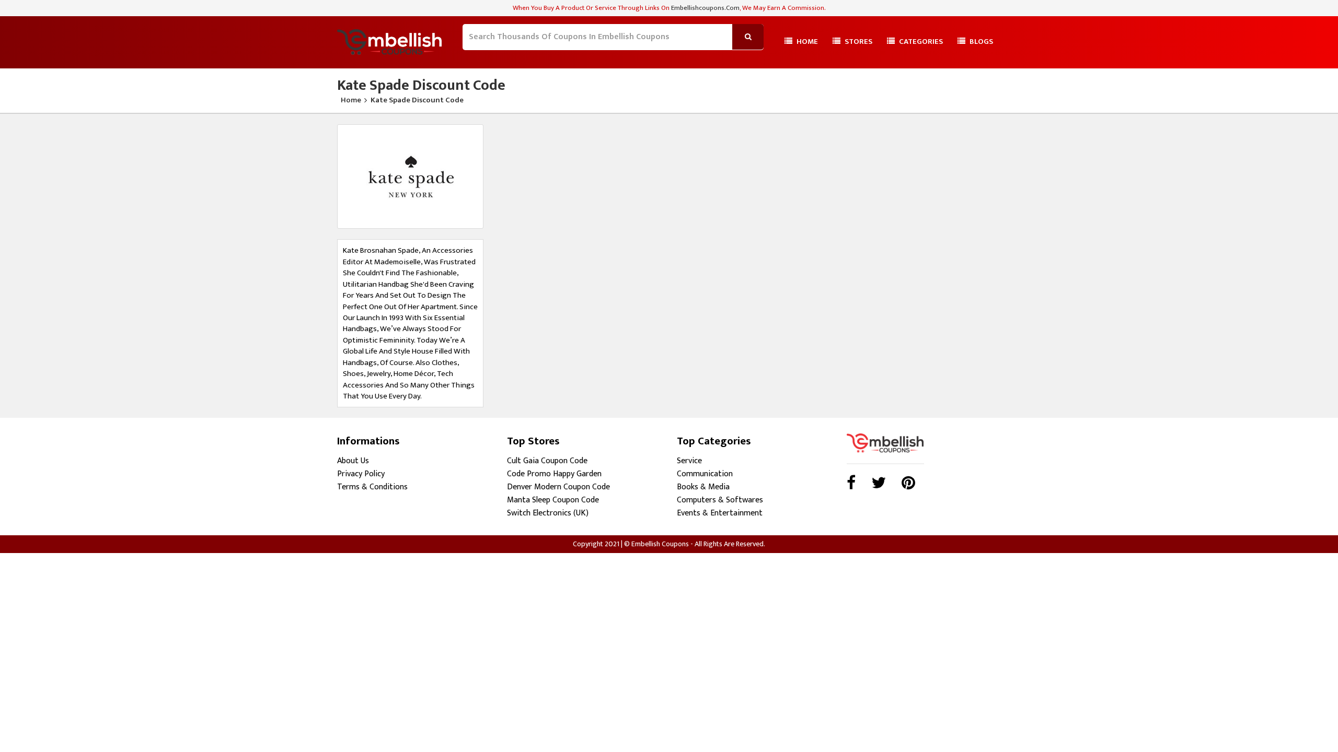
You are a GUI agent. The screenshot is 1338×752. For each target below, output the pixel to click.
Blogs (980, 41)
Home (806, 41)
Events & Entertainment (720, 513)
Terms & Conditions (372, 487)
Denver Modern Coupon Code (558, 487)
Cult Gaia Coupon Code (547, 461)
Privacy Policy (361, 474)
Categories (920, 41)
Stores (857, 41)
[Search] (469, 55)
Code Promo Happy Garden (554, 474)
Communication (705, 474)
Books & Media (703, 487)
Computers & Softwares (720, 500)
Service (689, 461)
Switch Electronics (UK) (548, 513)
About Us (353, 461)
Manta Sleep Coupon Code (553, 500)
